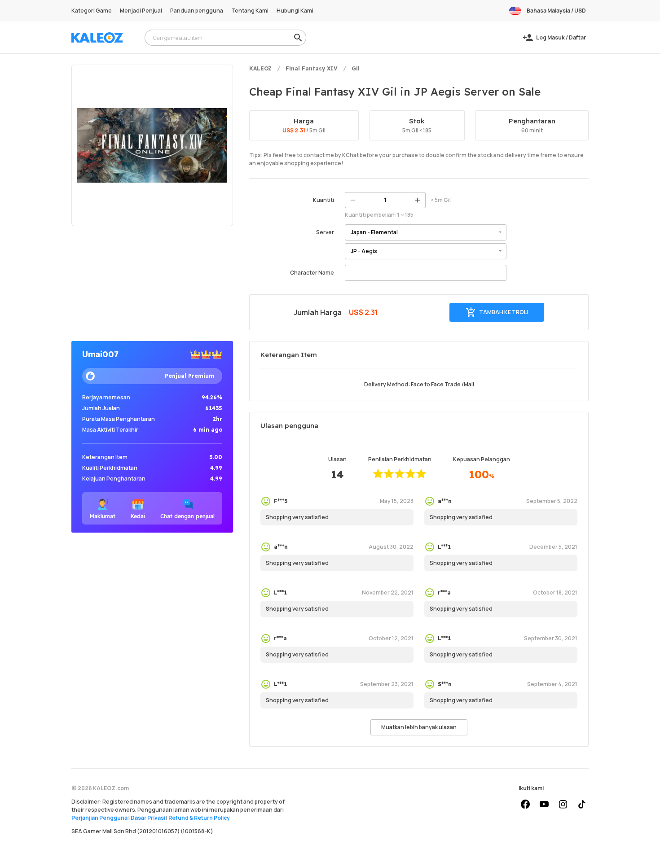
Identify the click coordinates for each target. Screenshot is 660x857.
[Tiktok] (582, 804)
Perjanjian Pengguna (99, 818)
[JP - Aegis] (425, 251)
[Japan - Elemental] (425, 232)
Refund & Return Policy (199, 818)
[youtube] (544, 804)
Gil (356, 68)
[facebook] (525, 804)
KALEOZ (260, 68)
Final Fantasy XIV (312, 68)
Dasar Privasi (148, 818)
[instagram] (563, 804)
